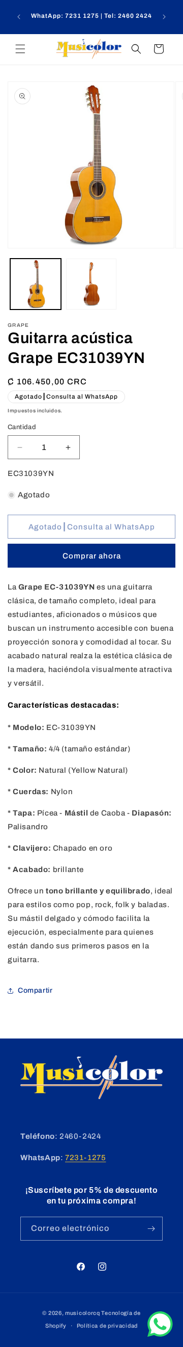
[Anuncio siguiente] (164, 17)
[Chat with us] (160, 1334)
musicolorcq (82, 1313)
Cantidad (22, 427)
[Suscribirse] (151, 1229)
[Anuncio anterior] (19, 17)
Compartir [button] (35, 990)
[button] (20, 49)
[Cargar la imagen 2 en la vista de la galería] (91, 284)
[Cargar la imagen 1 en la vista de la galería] (35, 284)
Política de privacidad (107, 1326)
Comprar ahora (92, 556)
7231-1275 (85, 1158)
